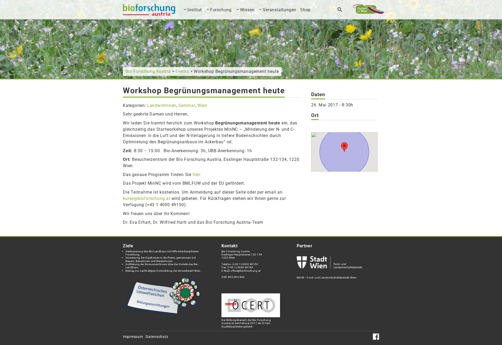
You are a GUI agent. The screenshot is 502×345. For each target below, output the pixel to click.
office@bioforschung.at (245, 270)
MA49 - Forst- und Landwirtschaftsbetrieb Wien (326, 277)
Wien (202, 105)
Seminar (186, 105)
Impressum (133, 337)
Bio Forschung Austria (148, 71)
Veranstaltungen (279, 9)
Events (182, 71)
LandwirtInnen (161, 105)
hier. (197, 174)
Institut (194, 9)
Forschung (221, 9)
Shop (305, 9)
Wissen (247, 9)
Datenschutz (157, 337)
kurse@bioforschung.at (146, 198)
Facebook (376, 336)
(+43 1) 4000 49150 (245, 264)
